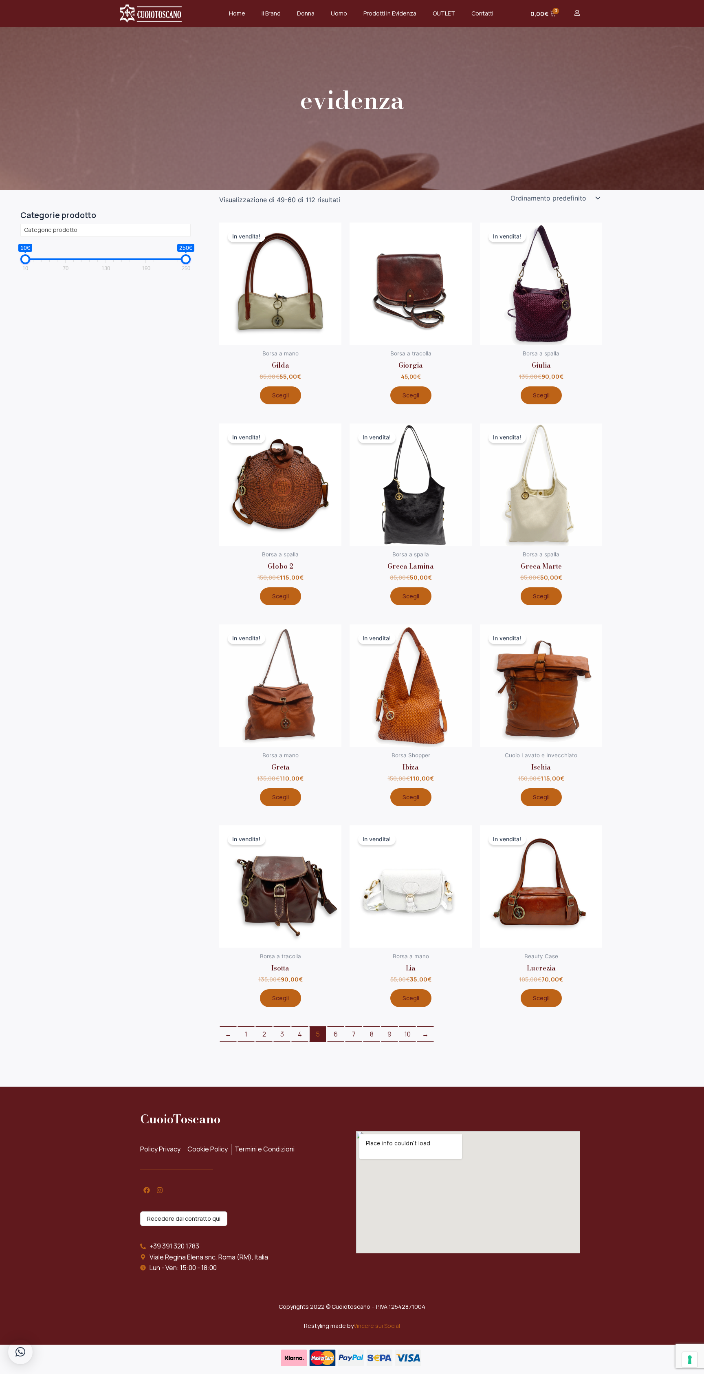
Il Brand (271, 13)
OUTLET (444, 13)
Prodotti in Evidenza (389, 13)
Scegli (280, 395)
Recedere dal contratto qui (183, 1218)
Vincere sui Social (377, 1326)
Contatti (482, 13)
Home (237, 13)
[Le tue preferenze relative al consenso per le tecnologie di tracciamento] (689, 1359)
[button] (20, 1352)
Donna (306, 13)
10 (408, 1034)
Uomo (339, 13)
